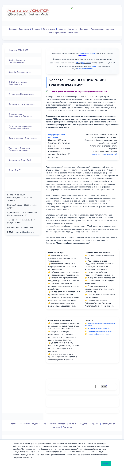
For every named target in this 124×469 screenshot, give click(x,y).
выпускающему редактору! (104, 154)
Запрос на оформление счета (98, 334)
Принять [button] (106, 463)
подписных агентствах (88, 53)
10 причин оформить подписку (99, 328)
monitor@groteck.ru (24, 232)
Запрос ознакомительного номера (100, 331)
